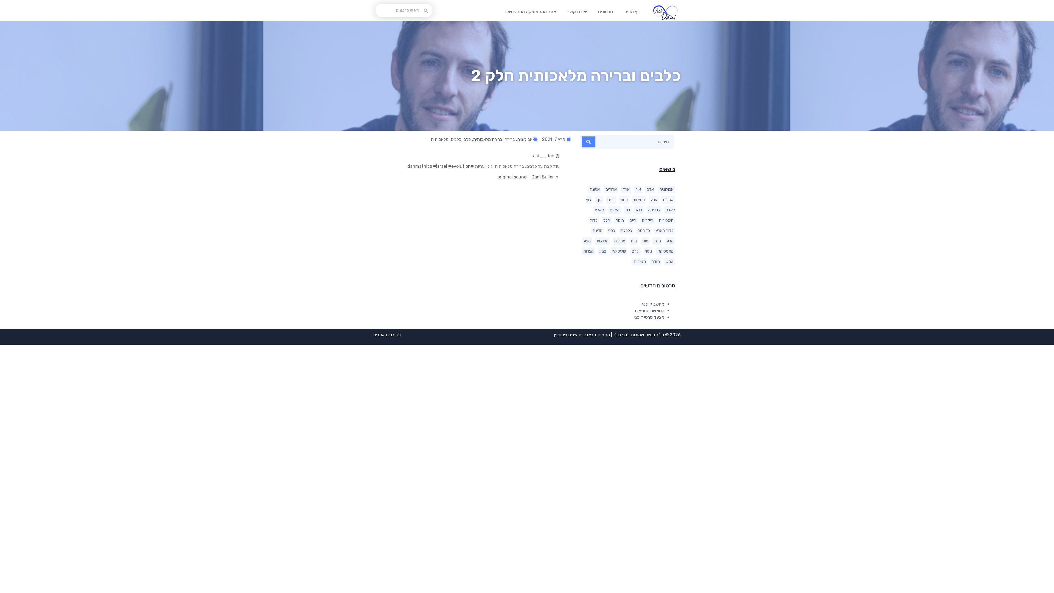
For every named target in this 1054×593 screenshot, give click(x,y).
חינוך (620, 220)
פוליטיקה (619, 251)
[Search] (588, 141)
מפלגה (619, 241)
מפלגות (602, 241)
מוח (645, 241)
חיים (633, 220)
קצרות (588, 251)
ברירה (509, 139)
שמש (670, 261)
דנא (639, 210)
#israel (440, 166)
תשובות (640, 261)
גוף (599, 199)
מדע (670, 241)
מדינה (597, 230)
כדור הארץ (665, 230)
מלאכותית (439, 139)
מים (634, 241)
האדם (614, 210)
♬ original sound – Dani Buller (528, 177)
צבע (602, 251)
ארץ (654, 199)
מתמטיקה (666, 251)
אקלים (668, 199)
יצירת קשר (577, 11)
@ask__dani (546, 155)
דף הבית (632, 11)
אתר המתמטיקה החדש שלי (530, 11)
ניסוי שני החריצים (649, 310)
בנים (611, 199)
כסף (611, 230)
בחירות (639, 199)
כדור (594, 220)
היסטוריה (666, 220)
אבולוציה (667, 189)
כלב (467, 139)
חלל (606, 220)
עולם (636, 251)
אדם (650, 189)
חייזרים (647, 220)
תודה (656, 261)
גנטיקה (654, 210)
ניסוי (648, 251)
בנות (624, 199)
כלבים (456, 139)
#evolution (459, 166)
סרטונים (605, 11)
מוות (657, 241)
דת (627, 210)
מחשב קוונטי (653, 304)
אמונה (595, 189)
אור (638, 189)
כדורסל (644, 230)
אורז (626, 189)
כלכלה (626, 230)
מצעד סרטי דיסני (649, 317)
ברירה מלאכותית (487, 139)
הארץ (599, 210)
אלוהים (611, 189)
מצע (587, 241)
